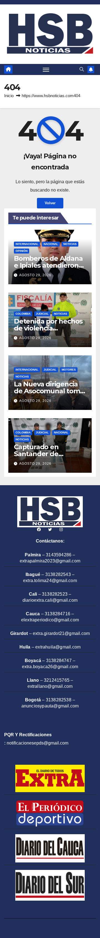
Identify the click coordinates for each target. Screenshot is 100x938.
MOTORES (69, 369)
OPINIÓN (22, 250)
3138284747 (59, 660)
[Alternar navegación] (46, 69)
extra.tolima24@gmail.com (50, 580)
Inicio (9, 95)
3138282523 (55, 594)
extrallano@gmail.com (50, 686)
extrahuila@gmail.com (58, 647)
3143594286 (58, 554)
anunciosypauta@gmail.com (50, 706)
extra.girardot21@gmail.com (61, 633)
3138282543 (58, 574)
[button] (81, 69)
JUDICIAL (42, 313)
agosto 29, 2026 (35, 275)
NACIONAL (51, 244)
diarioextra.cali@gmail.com (50, 600)
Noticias (70, 244)
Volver (50, 203)
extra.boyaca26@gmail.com (50, 666)
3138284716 (57, 613)
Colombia (23, 313)
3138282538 (58, 699)
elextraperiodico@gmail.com (50, 619)
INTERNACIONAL (27, 244)
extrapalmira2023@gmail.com (50, 561)
